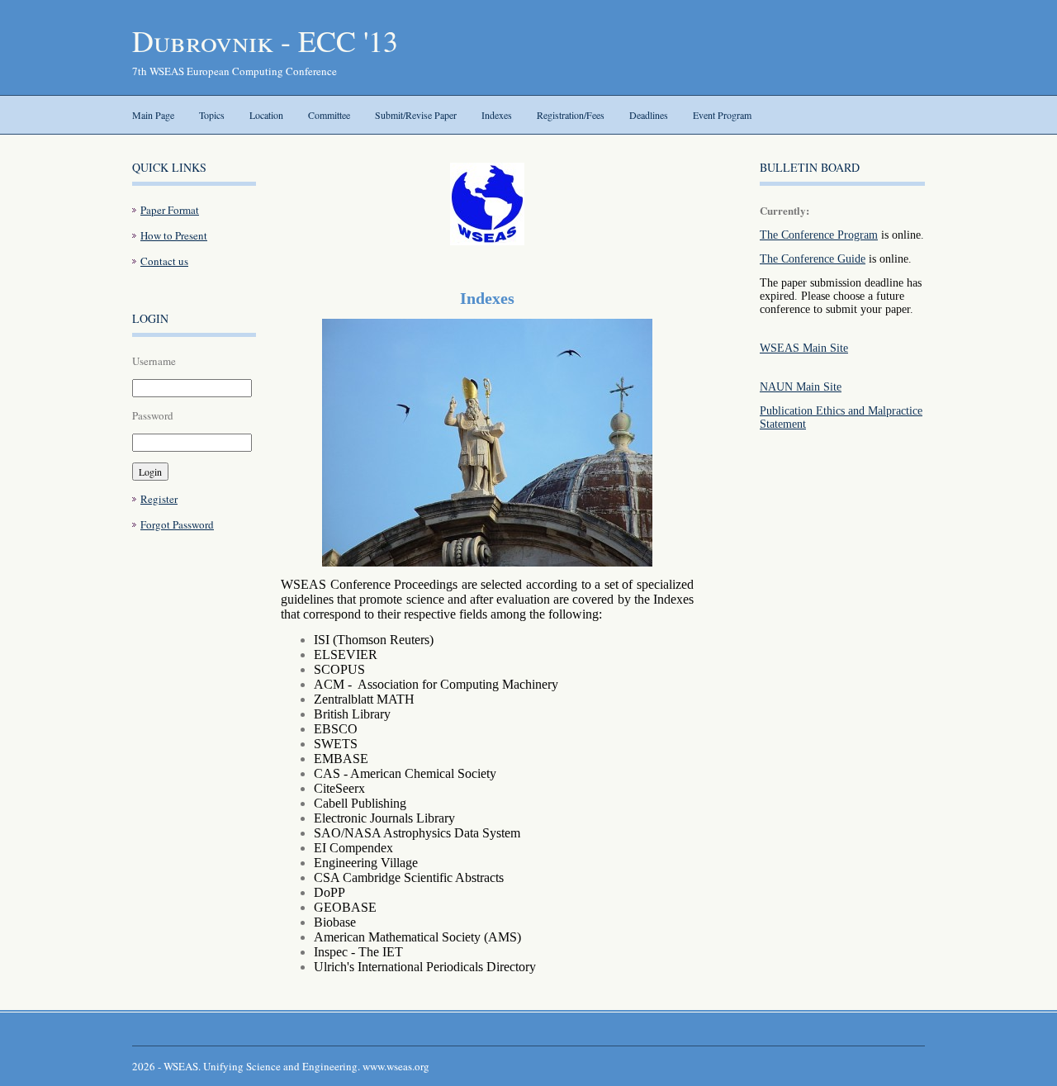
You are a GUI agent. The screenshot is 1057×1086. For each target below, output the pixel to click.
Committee (329, 114)
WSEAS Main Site (804, 348)
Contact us (164, 261)
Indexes (496, 114)
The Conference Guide (812, 259)
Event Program (722, 114)
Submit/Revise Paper (416, 114)
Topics (212, 114)
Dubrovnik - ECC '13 (265, 40)
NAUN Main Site (800, 387)
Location (266, 114)
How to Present (173, 235)
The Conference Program (819, 235)
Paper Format (169, 209)
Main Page (153, 114)
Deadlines (648, 114)
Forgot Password (177, 524)
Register (159, 498)
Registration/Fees (570, 114)
